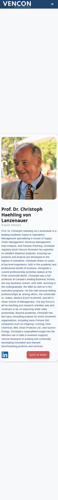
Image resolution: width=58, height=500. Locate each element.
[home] (17, 4)
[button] (52, 4)
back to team (38, 354)
